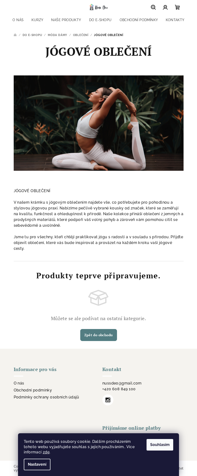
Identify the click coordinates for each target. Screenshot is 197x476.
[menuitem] (18, 19)
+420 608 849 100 (118, 389)
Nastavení (37, 464)
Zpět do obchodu (98, 335)
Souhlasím (160, 444)
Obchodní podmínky (33, 390)
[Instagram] (107, 399)
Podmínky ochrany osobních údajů (46, 397)
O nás (19, 383)
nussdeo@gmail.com (122, 383)
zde (46, 452)
